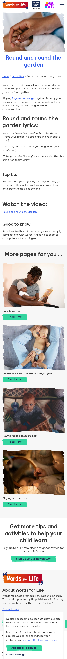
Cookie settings (15, 654)
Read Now (17, 317)
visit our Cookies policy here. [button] (40, 640)
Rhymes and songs (23, 98)
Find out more (10, 609)
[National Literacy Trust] (36, 5)
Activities (18, 76)
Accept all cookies (24, 648)
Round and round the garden (19, 212)
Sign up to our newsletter (33, 558)
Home (5, 76)
